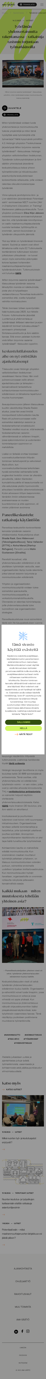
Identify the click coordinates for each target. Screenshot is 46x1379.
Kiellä (23, 728)
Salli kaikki (23, 722)
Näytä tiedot (25, 734)
